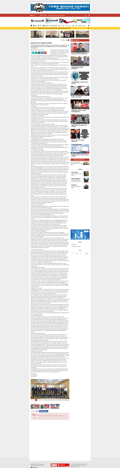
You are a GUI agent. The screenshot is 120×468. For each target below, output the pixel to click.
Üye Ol (39, 417)
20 (60, 400)
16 (54, 400)
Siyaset (84, 25)
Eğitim (76, 25)
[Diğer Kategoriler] (89, 25)
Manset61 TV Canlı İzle (76, 246)
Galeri (36, 25)
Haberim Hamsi (54, 25)
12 (48, 400)
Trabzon (66, 25)
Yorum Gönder (34, 411)
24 (67, 400)
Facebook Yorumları (43, 411)
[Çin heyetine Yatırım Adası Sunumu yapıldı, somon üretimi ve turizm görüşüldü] (82, 34)
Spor (70, 25)
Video (41, 25)
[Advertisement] (80, 209)
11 (47, 400)
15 (53, 400)
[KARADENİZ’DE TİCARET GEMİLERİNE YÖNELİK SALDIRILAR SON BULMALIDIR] (52, 34)
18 (57, 400)
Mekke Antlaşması (74, 180)
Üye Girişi (35, 417)
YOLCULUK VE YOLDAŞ (75, 187)
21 (62, 400)
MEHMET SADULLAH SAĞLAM (77, 172)
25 (68, 400)
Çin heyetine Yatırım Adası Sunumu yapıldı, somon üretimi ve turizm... (61, 15)
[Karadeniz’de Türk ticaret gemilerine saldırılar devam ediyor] (37, 34)
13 (50, 400)
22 (63, 400)
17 (56, 400)
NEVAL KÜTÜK (74, 185)
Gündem (62, 25)
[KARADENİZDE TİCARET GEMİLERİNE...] (86, 163)
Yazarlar (46, 25)
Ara (86, 253)
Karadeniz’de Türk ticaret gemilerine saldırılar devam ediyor (54, 28)
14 (51, 400)
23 (65, 400)
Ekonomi (80, 25)
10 (45, 400)
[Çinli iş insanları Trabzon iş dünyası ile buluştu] (67, 34)
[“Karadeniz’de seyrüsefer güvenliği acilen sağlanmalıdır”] (50, 389)
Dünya (59, 25)
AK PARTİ (74, 244)
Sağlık (73, 25)
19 (59, 400)
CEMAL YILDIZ (74, 179)
